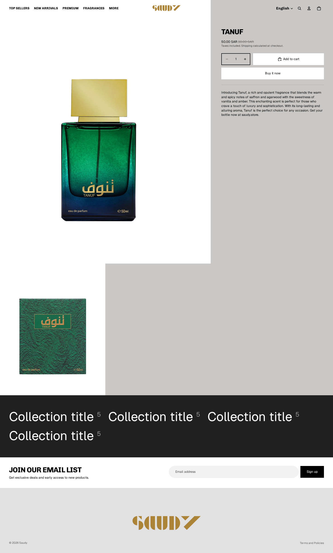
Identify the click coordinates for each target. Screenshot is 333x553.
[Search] (299, 8)
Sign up (312, 472)
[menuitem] (114, 8)
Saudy (23, 543)
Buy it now (272, 73)
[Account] (309, 8)
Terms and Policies (312, 543)
